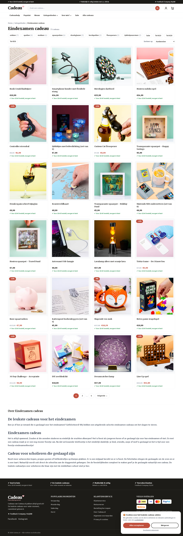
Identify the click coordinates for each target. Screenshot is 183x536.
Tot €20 (169, 35)
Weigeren (165, 525)
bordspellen (95, 35)
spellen (28, 35)
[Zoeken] (157, 8)
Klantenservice (100, 501)
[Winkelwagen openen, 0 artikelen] (172, 8)
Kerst (53, 512)
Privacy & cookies (101, 519)
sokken (14, 35)
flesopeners (113, 35)
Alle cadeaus (88, 15)
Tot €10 (158, 35)
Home (10, 23)
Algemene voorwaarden (103, 516)
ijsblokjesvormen (132, 35)
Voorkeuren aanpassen (151, 530)
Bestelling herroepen (102, 508)
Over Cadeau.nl (100, 512)
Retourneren (99, 504)
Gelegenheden (49, 15)
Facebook (12, 519)
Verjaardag (55, 501)
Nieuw (37, 15)
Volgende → (102, 396)
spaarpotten (58, 35)
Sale (77, 15)
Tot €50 (13, 41)
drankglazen (77, 35)
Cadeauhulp (15, 15)
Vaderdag (54, 508)
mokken (42, 35)
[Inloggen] (166, 8)
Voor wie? (66, 15)
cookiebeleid (138, 520)
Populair (27, 15)
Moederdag (55, 504)
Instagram (23, 519)
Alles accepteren (136, 525)
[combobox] (93, 8)
